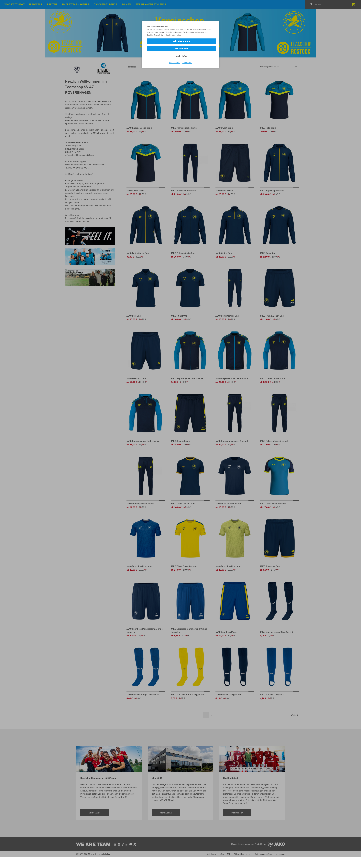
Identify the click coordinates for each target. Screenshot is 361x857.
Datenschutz (174, 62)
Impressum (187, 62)
